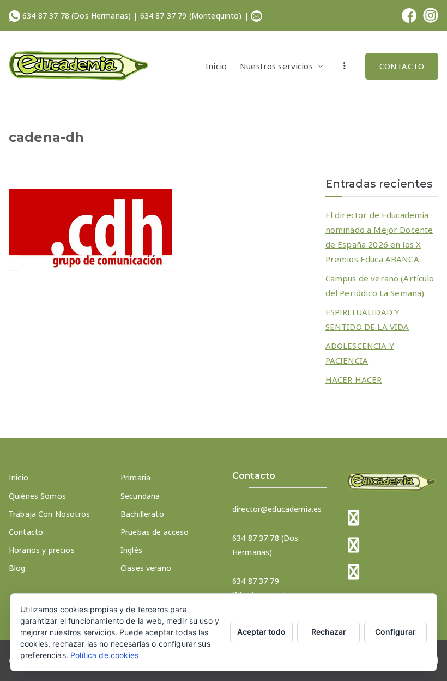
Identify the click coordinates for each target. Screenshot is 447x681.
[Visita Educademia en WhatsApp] (353, 572)
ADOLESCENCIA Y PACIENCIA (359, 353)
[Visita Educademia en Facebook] (353, 518)
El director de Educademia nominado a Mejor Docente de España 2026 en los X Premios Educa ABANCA (379, 236)
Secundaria (140, 496)
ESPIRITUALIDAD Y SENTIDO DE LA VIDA (367, 319)
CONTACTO (401, 66)
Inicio (216, 66)
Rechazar (328, 631)
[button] (318, 66)
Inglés (131, 550)
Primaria (135, 477)
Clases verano (145, 568)
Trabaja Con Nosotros (49, 514)
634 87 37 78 (45, 15)
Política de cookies (104, 655)
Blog (17, 568)
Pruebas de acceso (154, 532)
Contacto (26, 532)
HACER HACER (353, 379)
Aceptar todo (261, 631)
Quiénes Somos (37, 496)
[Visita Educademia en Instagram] (353, 546)
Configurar (395, 631)
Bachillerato (142, 514)
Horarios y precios (42, 550)
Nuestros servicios (276, 66)
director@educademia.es (277, 509)
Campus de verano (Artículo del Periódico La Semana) (379, 285)
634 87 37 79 (163, 15)
